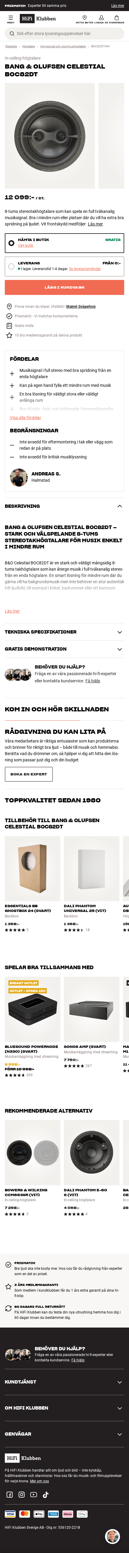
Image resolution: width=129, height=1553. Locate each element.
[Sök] (12, 33)
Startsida (11, 46)
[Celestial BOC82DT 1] (50, 136)
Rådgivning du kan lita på (55, 732)
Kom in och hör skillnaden (57, 709)
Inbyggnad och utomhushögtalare (63, 46)
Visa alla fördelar (25, 417)
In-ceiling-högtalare (22, 58)
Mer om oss (39, 1481)
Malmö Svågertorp (81, 307)
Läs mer (95, 224)
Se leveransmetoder (85, 269)
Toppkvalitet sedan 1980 (53, 800)
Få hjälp (93, 680)
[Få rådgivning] (112, 1536)
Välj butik (25, 246)
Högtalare (28, 46)
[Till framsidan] (38, 18)
